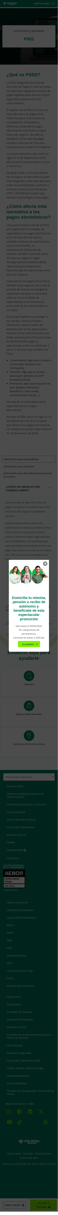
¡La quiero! (28, 644)
